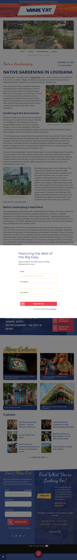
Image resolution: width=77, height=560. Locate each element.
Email (22, 271)
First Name (24, 281)
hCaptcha (53, 309)
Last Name (24, 292)
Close (75, 243)
